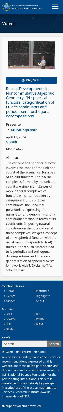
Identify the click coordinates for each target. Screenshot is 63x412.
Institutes (42, 291)
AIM (9, 314)
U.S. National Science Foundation (25, 6)
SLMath (11, 142)
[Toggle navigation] (55, 7)
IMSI (9, 324)
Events (10, 296)
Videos (11, 301)
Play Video (33, 80)
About (40, 301)
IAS (38, 314)
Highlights (43, 296)
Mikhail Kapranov (24, 130)
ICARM (10, 319)
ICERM (40, 319)
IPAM (39, 324)
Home (10, 291)
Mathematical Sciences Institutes (27, 8)
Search (54, 344)
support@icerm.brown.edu (24, 406)
